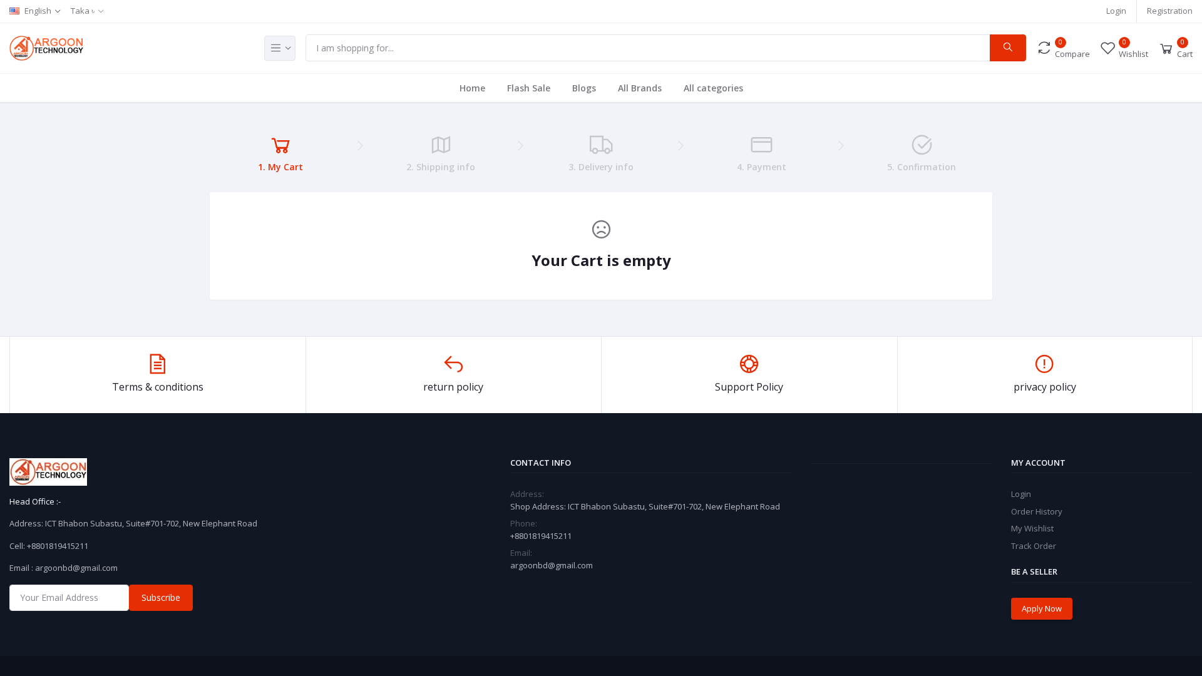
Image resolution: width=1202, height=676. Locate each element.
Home (472, 88)
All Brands (640, 88)
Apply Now (1042, 608)
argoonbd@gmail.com (551, 565)
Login (1116, 10)
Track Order (1033, 545)
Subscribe (160, 597)
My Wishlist (1032, 528)
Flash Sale (528, 88)
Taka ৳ (83, 10)
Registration (1170, 10)
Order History (1036, 511)
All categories (713, 88)
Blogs (584, 88)
